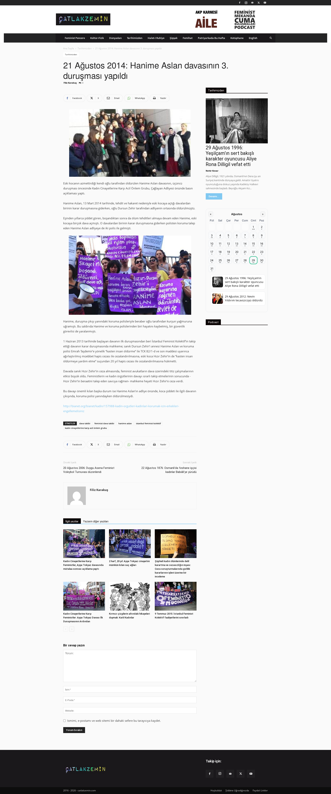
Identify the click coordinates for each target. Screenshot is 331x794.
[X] (258, 2)
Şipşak (173, 38)
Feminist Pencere (75, 38)
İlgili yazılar (72, 521)
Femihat (188, 38)
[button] (270, 38)
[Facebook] (240, 2)
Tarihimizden (134, 38)
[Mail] (252, 2)
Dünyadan (115, 38)
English (253, 38)
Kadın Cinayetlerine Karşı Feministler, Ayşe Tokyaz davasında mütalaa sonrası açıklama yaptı (83, 565)
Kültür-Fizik (97, 38)
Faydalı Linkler (260, 790)
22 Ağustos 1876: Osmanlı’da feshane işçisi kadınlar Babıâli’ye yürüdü (169, 470)
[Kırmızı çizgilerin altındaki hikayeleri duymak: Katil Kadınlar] (130, 596)
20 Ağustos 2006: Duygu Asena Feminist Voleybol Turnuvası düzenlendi (88, 470)
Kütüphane (236, 38)
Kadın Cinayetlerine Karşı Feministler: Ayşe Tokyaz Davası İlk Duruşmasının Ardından (83, 617)
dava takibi (84, 423)
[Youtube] (265, 2)
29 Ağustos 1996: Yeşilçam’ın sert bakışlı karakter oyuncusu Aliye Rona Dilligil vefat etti (231, 156)
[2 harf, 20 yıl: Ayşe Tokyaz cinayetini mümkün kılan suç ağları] (130, 543)
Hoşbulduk (216, 790)
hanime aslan (125, 423)
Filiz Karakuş (70, 82)
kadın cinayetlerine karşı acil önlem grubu (86, 428)
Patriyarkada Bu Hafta (211, 38)
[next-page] (71, 629)
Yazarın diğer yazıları (95, 521)
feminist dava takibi (104, 423)
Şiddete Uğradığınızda (237, 790)
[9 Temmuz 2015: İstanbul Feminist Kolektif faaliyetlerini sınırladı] (176, 596)
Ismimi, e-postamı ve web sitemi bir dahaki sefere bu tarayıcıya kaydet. (114, 720)
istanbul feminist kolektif (148, 423)
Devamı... (214, 196)
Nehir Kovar (212, 170)
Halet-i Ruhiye (156, 38)
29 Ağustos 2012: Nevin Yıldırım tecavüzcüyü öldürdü (244, 298)
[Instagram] (246, 2)
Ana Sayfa (68, 48)
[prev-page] (65, 629)
